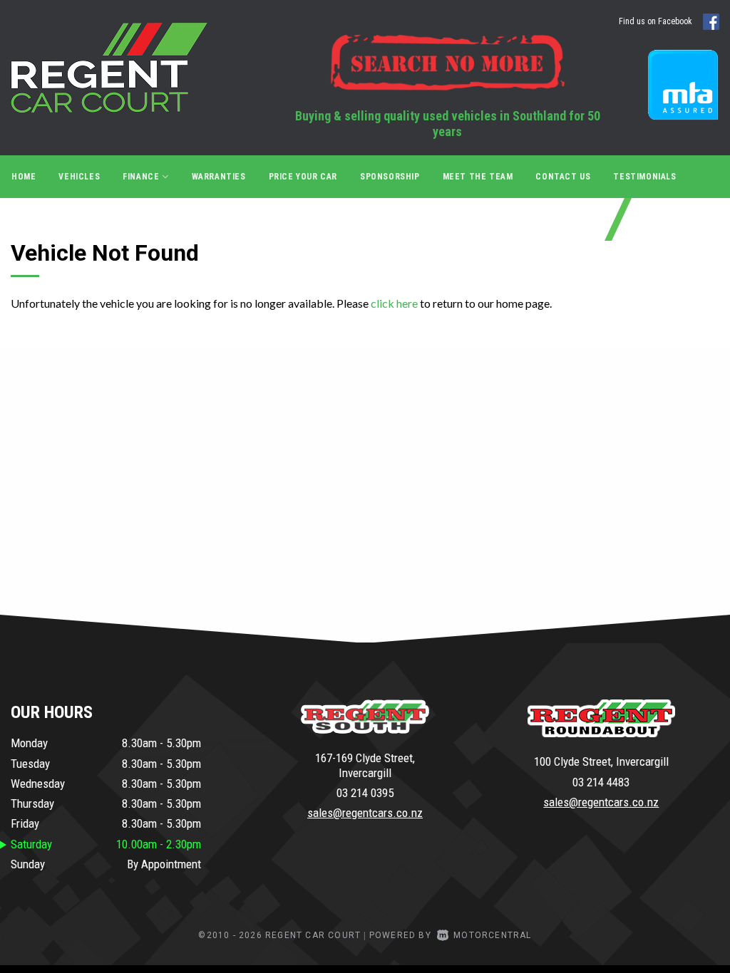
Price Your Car (303, 177)
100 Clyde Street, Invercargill (601, 761)
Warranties (219, 177)
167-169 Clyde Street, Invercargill (365, 765)
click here (394, 303)
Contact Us (562, 177)
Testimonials (644, 177)
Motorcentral (492, 935)
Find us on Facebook (656, 21)
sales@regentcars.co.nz (365, 813)
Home (23, 177)
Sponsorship (390, 177)
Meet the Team (478, 177)
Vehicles (79, 177)
